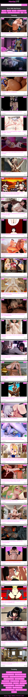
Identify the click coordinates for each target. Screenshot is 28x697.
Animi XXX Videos (19, 679)
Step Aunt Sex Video (20, 674)
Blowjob (14, 10)
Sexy (22, 12)
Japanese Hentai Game (14, 12)
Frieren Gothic (5, 681)
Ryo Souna (9, 687)
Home (5, 695)
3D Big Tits (23, 681)
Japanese (4, 12)
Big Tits (4, 10)
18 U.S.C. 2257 (20, 695)
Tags (9, 695)
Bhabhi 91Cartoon (17, 687)
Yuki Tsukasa (23, 683)
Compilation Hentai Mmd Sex (14, 672)
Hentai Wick (5, 676)
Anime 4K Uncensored (8, 674)
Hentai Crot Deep (19, 685)
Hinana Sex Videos (9, 679)
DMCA (13, 695)
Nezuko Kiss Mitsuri (9, 685)
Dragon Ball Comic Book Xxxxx (18, 676)
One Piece (16, 683)
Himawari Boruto (14, 681)
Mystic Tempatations (21, 689)
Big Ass (9, 10)
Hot (25, 12)
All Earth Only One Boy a (8, 689)
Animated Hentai (21, 10)
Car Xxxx (14, 692)
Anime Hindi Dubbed (7, 683)
